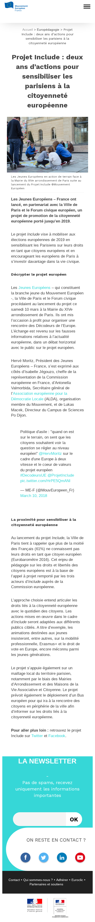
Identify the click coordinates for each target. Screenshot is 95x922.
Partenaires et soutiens (46, 884)
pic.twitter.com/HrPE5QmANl (45, 481)
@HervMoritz (50, 453)
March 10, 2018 (33, 496)
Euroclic (77, 880)
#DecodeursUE (33, 475)
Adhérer (62, 880)
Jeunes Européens (34, 287)
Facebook (56, 736)
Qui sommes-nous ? (38, 880)
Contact (14, 880)
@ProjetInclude (61, 475)
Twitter (37, 736)
